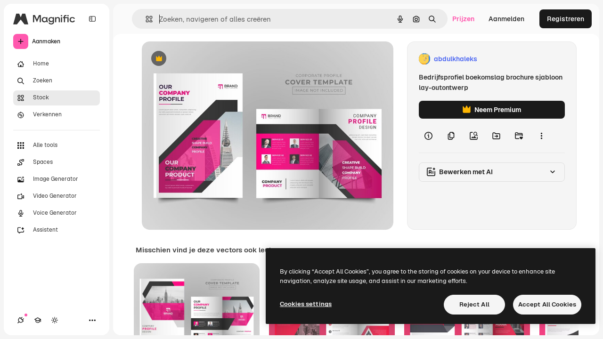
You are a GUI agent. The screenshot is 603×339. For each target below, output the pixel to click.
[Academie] (37, 320)
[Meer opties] (541, 135)
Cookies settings (306, 304)
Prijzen (463, 19)
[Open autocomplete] (145, 19)
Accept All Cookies (547, 304)
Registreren (565, 19)
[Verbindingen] (20, 320)
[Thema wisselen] (54, 320)
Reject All (474, 304)
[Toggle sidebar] (92, 18)
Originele (204, 59)
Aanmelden (506, 19)
